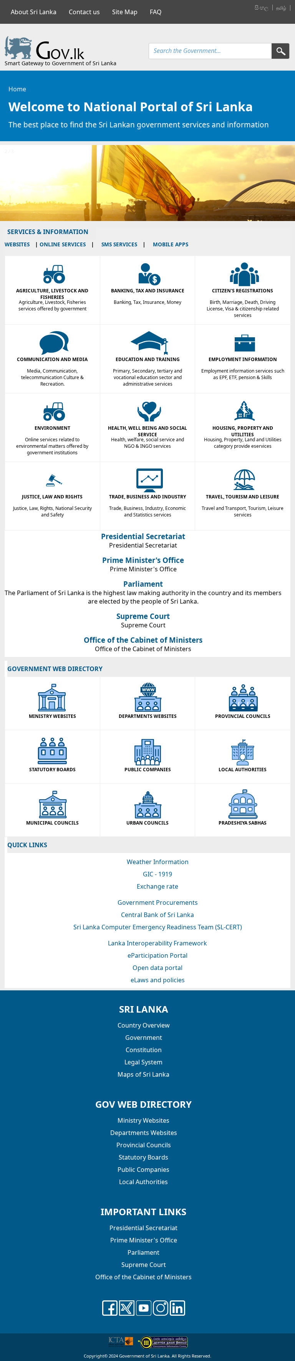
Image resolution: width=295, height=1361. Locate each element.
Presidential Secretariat (143, 536)
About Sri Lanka (33, 12)
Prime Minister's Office (143, 560)
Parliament (143, 584)
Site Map (125, 12)
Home (17, 89)
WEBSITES (17, 244)
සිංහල (261, 7)
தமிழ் (281, 8)
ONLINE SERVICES (63, 244)
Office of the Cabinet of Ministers (143, 640)
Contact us (84, 12)
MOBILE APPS (170, 244)
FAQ (156, 12)
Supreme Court (143, 616)
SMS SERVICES (119, 244)
